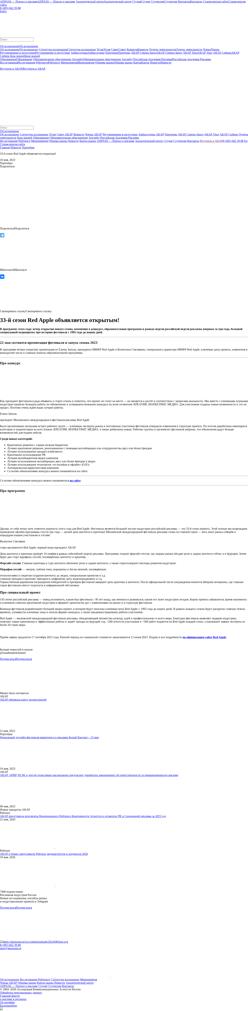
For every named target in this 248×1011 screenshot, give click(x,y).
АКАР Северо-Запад (191, 134)
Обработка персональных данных (21, 992)
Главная (5, 147)
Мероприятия (88, 979)
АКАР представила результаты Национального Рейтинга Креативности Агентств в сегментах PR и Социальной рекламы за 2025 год (83, 816)
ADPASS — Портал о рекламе (19, 986)
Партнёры (28, 147)
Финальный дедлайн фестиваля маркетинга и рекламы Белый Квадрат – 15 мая (49, 737)
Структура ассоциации (34, 134)
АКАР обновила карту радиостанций (23, 699)
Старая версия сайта (12, 144)
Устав (52, 134)
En (245, 140)
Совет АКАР (65, 134)
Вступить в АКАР (211, 140)
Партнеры (171, 134)
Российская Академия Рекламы (119, 137)
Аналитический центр (79, 982)
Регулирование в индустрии (120, 134)
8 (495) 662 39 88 (10, 8)
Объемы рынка (27, 982)
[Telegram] (2, 235)
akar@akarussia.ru (10, 948)
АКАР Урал (211, 134)
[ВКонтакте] (2, 276)
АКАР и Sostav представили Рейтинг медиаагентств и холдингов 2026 (44, 853)
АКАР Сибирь (229, 134)
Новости (16, 147)
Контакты (68, 986)
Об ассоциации (9, 134)
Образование (41, 137)
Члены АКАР (93, 134)
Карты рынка (45, 982)
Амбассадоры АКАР (151, 134)
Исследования (28, 979)
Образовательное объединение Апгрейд (74, 137)
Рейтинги (44, 979)
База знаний (24, 137)
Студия (42, 986)
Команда (79, 134)
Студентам (54, 986)
